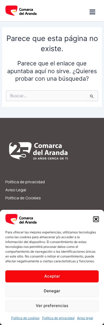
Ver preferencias (52, 305)
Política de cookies (25, 318)
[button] (96, 219)
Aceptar (52, 276)
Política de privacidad (58, 318)
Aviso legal (85, 318)
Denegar (52, 290)
